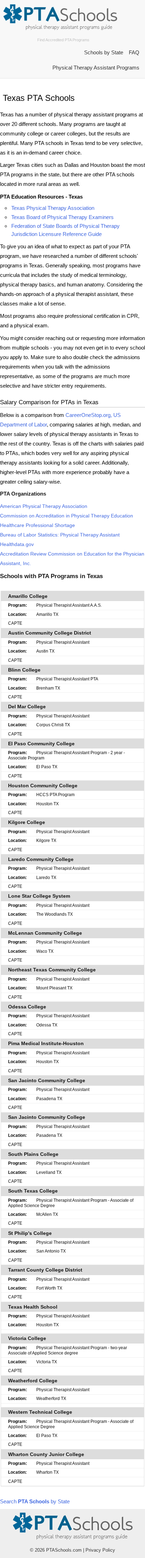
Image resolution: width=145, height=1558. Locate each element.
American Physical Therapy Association (43, 506)
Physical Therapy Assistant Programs (95, 68)
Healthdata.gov (17, 544)
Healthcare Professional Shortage (37, 525)
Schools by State (103, 52)
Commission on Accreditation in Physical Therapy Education (66, 516)
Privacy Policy (100, 1550)
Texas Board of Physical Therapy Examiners (62, 217)
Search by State (35, 1501)
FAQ (134, 52)
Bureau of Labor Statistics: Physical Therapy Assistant (60, 535)
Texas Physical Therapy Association (52, 208)
